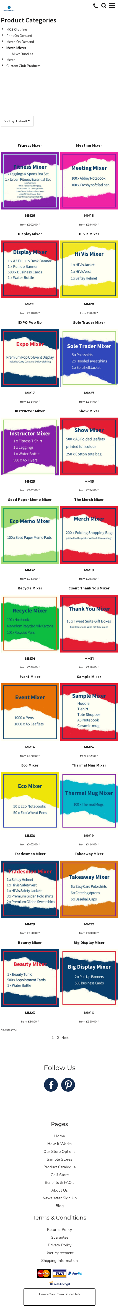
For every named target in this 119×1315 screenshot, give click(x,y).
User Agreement (59, 1253)
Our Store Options (59, 1151)
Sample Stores (59, 1159)
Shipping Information (59, 1260)
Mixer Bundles (22, 54)
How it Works (59, 1143)
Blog (60, 1205)
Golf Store (60, 1174)
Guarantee (59, 1237)
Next (64, 1038)
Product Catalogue (59, 1167)
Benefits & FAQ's (59, 1182)
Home (59, 1136)
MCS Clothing (16, 29)
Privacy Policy (59, 1245)
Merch (10, 60)
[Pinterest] (68, 1085)
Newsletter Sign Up (60, 1198)
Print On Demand (19, 35)
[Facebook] (51, 1085)
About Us (59, 1190)
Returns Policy (59, 1229)
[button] (104, 5)
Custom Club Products (23, 66)
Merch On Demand (20, 42)
